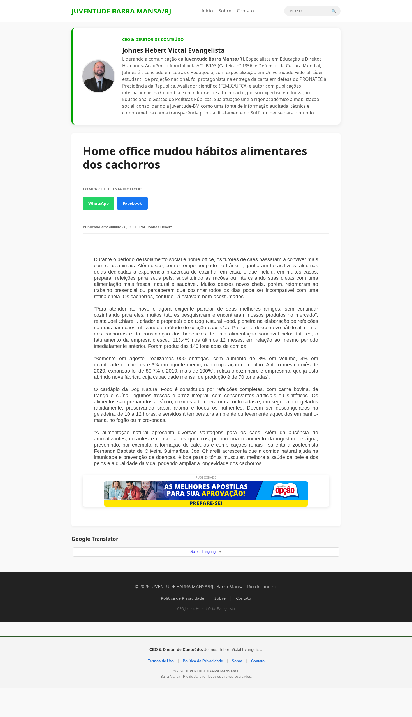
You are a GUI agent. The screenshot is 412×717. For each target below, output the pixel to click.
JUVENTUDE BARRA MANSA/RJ (121, 10)
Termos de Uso (161, 661)
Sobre (225, 11)
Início (207, 11)
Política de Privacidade (182, 598)
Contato (245, 11)
